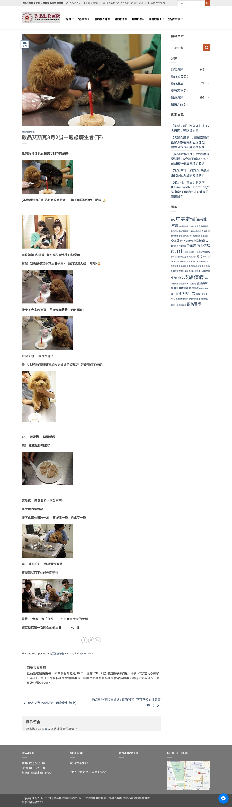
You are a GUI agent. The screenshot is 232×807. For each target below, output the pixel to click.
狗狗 (199, 256)
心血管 (175, 240)
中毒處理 (185, 218)
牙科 (178, 250)
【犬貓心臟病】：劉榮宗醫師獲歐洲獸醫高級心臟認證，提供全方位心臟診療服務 (190, 142)
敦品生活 (174, 19)
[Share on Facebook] (84, 640)
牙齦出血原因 (188, 251)
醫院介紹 (177, 104)
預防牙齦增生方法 (178, 304)
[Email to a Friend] (98, 640)
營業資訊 (84, 19)
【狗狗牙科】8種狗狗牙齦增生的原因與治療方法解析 (190, 172)
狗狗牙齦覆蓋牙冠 (186, 271)
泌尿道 (191, 245)
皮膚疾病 (194, 276)
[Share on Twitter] (91, 640)
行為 (191, 293)
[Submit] (207, 3)
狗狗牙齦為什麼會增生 (196, 266)
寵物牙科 (187, 235)
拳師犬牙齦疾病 (186, 240)
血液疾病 (181, 293)
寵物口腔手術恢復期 (198, 231)
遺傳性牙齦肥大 (182, 299)
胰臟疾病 (183, 288)
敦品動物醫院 (201, 240)
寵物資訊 (177, 69)
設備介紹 (121, 19)
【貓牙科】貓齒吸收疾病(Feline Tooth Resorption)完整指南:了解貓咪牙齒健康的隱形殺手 (190, 189)
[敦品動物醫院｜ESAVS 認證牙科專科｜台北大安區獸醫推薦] (41, 17)
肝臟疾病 (202, 283)
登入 (47, 729)
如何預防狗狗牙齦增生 (180, 231)
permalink (87, 653)
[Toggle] (208, 69)
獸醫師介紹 (103, 19)
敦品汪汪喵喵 (28, 131)
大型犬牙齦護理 (201, 226)
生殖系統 (177, 277)
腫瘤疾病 (194, 288)
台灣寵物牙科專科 (186, 226)
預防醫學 (194, 304)
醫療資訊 (155, 19)
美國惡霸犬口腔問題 (187, 283)
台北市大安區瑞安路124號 (88, 772)
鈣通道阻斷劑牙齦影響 (198, 299)
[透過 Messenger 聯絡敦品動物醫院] (223, 798)
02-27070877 (79, 763)
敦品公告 (177, 76)
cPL (173, 219)
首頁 (68, 19)
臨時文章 (177, 90)
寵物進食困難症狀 (200, 236)
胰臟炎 (174, 288)
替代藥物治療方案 (178, 246)
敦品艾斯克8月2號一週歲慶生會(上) (51, 703)
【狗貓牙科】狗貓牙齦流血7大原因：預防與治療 (190, 128)
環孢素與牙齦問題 (202, 271)
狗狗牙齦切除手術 (198, 261)
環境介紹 (138, 19)
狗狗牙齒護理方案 (182, 261)
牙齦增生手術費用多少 (186, 256)
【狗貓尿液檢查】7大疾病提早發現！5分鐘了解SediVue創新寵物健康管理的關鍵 (190, 158)
